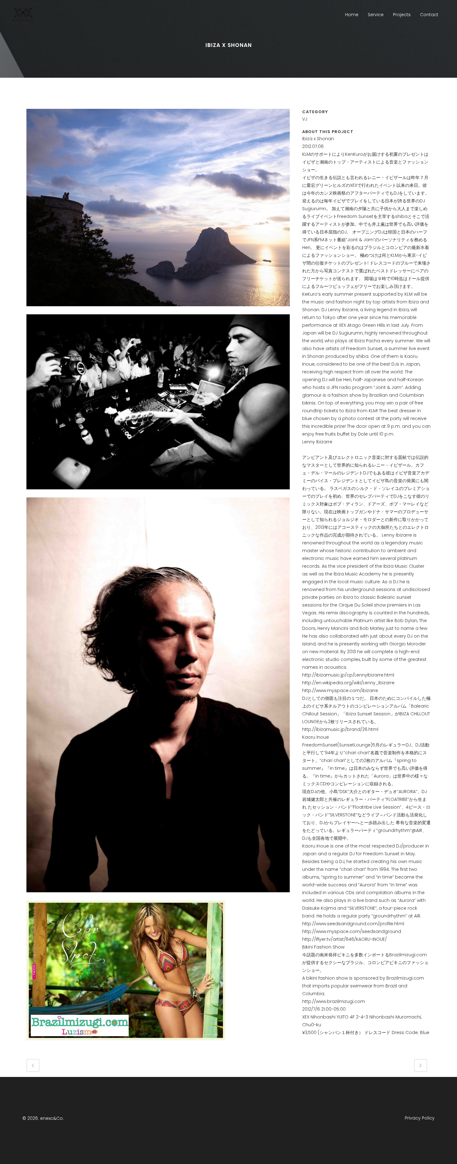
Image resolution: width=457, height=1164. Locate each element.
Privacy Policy (420, 1118)
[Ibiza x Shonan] (158, 310)
